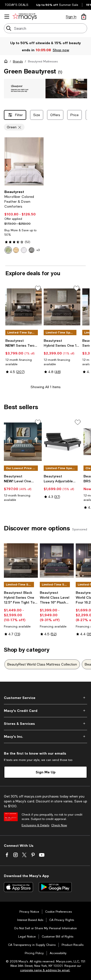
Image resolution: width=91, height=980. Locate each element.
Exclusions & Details (35, 825)
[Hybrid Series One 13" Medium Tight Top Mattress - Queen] (62, 306)
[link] (24, 221)
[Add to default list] (38, 288)
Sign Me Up (46, 772)
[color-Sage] (8, 250)
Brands (18, 61)
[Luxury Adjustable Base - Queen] (63, 441)
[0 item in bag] (83, 16)
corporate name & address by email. (45, 970)
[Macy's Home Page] (25, 16)
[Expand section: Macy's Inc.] (45, 736)
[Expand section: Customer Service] (45, 697)
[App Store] (18, 887)
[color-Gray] (31, 250)
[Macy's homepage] (7, 62)
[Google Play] (55, 887)
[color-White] (24, 250)
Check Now (59, 825)
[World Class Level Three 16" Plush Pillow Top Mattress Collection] (57, 560)
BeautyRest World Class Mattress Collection (42, 664)
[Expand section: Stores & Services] (45, 723)
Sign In (71, 17)
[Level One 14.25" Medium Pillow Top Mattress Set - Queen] (23, 441)
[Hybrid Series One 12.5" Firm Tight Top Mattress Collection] (21, 560)
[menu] (7, 17)
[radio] (8, 250)
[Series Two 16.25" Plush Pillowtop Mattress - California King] (23, 306)
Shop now (61, 50)
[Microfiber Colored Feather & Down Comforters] (24, 161)
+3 (38, 250)
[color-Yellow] (16, 250)
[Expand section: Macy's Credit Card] (45, 710)
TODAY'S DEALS (16, 5)
